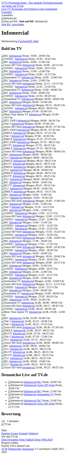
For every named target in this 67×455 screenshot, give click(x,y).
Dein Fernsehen (10, 439)
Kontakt (23, 433)
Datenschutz (14, 448)
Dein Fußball (26, 439)
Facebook (23, 41)
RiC (39, 382)
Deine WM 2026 (43, 439)
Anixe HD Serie (46, 385)
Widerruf (33, 433)
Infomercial (15, 55)
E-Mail (34, 41)
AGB (4, 448)
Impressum (28, 448)
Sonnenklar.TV (45, 394)
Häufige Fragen (9, 433)
